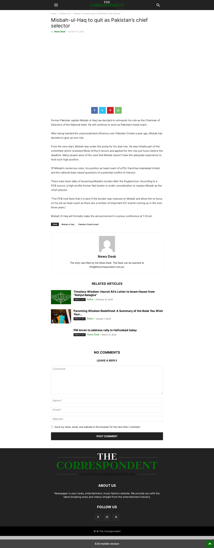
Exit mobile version (107, 543)
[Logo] (107, 475)
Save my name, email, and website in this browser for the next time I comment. (98, 426)
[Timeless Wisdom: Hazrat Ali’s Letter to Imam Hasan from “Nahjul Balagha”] (61, 297)
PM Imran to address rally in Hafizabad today (105, 330)
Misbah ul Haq (68, 224)
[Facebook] (94, 110)
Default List (65, 13)
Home (54, 13)
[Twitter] (102, 110)
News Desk (59, 31)
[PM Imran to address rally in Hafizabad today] (61, 336)
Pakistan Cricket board (88, 224)
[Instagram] (107, 517)
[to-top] (209, 542)
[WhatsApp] (118, 110)
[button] (56, 5)
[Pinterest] (110, 110)
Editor (90, 299)
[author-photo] (107, 251)
